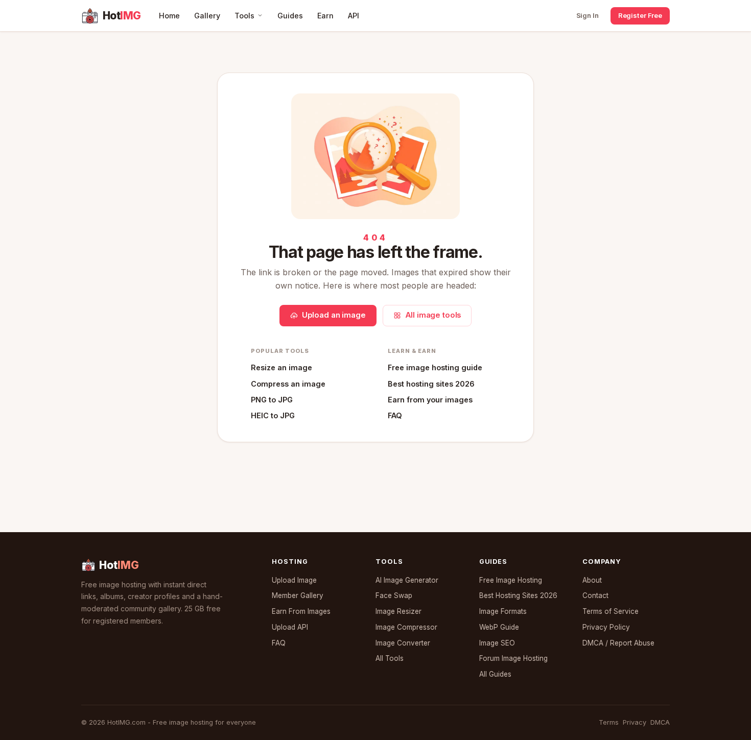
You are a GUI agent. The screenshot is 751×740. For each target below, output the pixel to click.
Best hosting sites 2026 (431, 383)
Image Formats (503, 611)
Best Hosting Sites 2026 (518, 595)
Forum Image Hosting (513, 658)
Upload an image (334, 315)
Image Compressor (406, 627)
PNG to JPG (272, 399)
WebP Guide (499, 627)
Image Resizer (398, 611)
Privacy (634, 722)
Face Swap (393, 595)
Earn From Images (301, 611)
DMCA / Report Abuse (618, 643)
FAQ (395, 415)
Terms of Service (610, 611)
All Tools (389, 658)
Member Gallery (297, 595)
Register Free (640, 15)
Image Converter (402, 643)
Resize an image (281, 367)
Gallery (207, 15)
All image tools (433, 315)
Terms (609, 722)
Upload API (290, 627)
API (353, 15)
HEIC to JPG (273, 415)
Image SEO (497, 643)
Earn (325, 15)
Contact (595, 595)
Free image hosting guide (435, 367)
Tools (244, 15)
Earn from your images (430, 399)
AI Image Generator (406, 580)
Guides (290, 15)
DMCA (660, 722)
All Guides (495, 674)
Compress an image (288, 383)
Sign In (587, 15)
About (592, 580)
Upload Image (294, 580)
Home (169, 15)
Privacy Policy (606, 627)
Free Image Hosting (510, 580)
